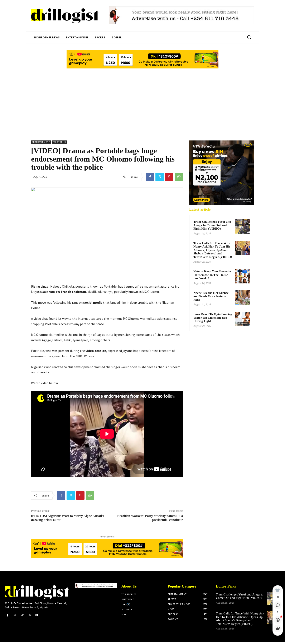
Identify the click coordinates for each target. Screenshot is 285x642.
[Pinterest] (169, 177)
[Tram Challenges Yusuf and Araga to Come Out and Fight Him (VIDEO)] (242, 226)
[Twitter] (159, 177)
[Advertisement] (142, 101)
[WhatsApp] (179, 177)
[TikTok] (22, 615)
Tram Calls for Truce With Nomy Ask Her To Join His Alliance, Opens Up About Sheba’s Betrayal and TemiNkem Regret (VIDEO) (212, 250)
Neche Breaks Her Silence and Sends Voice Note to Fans (211, 296)
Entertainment (41, 142)
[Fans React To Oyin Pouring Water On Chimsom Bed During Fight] (242, 319)
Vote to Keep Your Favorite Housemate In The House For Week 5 (212, 275)
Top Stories (59, 142)
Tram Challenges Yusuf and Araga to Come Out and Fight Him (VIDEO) (212, 225)
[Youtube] (37, 615)
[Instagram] (15, 615)
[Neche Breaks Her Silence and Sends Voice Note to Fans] (242, 297)
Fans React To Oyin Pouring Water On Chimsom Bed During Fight (212, 317)
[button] (249, 37)
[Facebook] (150, 177)
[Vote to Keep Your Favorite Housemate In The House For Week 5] (242, 276)
